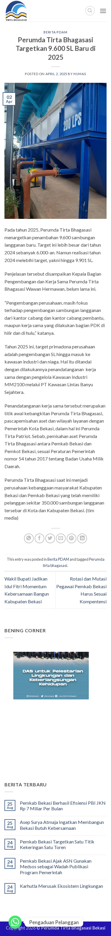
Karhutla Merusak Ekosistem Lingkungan (61, 886)
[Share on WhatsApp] (29, 538)
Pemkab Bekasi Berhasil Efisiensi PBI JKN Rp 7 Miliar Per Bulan (63, 805)
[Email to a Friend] (61, 538)
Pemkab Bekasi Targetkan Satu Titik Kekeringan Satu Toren (57, 844)
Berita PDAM (55, 32)
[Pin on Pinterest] (71, 538)
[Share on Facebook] (39, 538)
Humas (79, 74)
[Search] (90, 10)
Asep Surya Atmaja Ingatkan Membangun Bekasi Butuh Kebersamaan (62, 824)
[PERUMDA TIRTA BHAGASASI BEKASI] (29, 11)
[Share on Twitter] (50, 538)
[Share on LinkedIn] (82, 538)
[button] (103, 11)
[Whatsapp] (15, 922)
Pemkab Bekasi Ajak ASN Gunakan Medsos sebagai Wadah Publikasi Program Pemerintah (55, 866)
